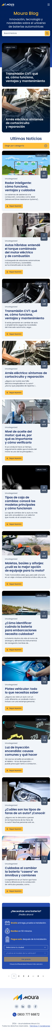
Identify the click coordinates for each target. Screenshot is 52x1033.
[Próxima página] (43, 976)
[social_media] (16, 1006)
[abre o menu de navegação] (48, 4)
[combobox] (26, 146)
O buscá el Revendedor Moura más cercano (26, 964)
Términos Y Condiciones (40, 1026)
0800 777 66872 (28, 1014)
